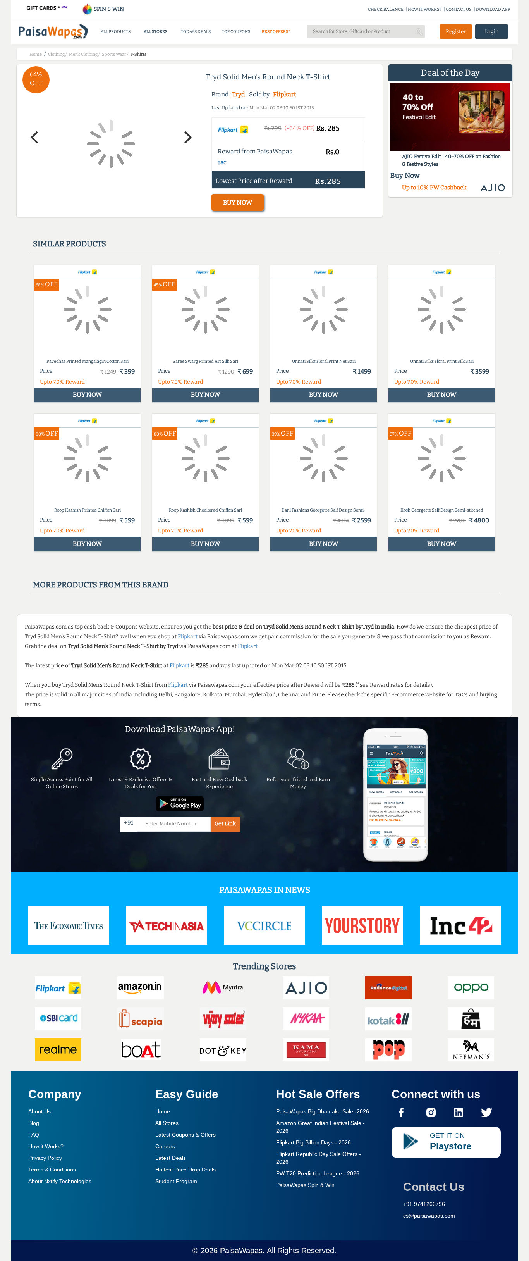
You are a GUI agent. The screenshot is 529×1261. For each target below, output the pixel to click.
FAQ (33, 1135)
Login (492, 31)
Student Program (176, 1181)
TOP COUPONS (236, 31)
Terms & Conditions (52, 1169)
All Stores (167, 1123)
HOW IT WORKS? (424, 9)
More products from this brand (100, 584)
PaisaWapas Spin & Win (305, 1185)
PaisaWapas (241, 1250)
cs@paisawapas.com (429, 1216)
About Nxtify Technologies (59, 1181)
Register (456, 31)
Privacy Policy (45, 1158)
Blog (33, 1123)
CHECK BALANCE (386, 9)
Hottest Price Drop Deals (185, 1169)
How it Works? (46, 1146)
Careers (165, 1146)
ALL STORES (155, 31)
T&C (222, 162)
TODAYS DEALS (196, 31)
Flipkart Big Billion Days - (313, 1142)
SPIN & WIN (108, 9)
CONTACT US (459, 9)
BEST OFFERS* (276, 31)
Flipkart (284, 94)
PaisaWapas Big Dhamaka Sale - (322, 1111)
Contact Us (434, 1186)
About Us (39, 1111)
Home (162, 1111)
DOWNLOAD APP (493, 9)
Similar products (69, 243)
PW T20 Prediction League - (317, 1173)
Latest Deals (170, 1158)
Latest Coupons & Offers (185, 1135)
